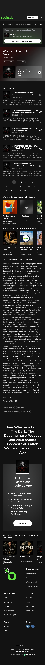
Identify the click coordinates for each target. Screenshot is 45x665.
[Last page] (38, 191)
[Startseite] (4, 24)
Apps (28, 602)
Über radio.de (31, 574)
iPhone (6, 626)
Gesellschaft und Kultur (11, 411)
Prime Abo (30, 610)
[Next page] (34, 191)
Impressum (8, 606)
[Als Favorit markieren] (35, 51)
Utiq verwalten (9, 610)
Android (6, 635)
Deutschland (24, 646)
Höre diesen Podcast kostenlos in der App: (19, 30)
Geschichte (20, 62)
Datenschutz (8, 602)
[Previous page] (10, 182)
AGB (5, 598)
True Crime (26, 411)
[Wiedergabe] (39, 72)
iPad (5, 631)
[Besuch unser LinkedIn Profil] (28, 626)
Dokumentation (9, 62)
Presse (28, 578)
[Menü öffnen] (42, 17)
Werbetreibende (32, 582)
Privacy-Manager (10, 615)
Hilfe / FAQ (30, 606)
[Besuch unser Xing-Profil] (33, 626)
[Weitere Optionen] (41, 51)
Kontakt (29, 598)
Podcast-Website (9, 401)
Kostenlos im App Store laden (22, 41)
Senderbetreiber (32, 586)
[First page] (5, 182)
